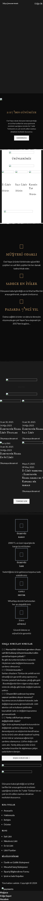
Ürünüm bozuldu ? (14, 670)
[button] (21, 653)
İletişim (7, 820)
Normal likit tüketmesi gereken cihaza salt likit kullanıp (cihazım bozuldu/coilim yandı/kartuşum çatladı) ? (21, 653)
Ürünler (7, 824)
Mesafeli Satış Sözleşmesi (16, 867)
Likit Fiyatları (10, 850)
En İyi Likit (8, 845)
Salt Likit (8, 836)
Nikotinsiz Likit (10, 841)
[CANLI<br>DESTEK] (21, 583)
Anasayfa (8, 810)
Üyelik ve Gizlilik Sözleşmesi (16, 862)
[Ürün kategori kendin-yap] (21, 183)
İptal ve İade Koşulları (14, 876)
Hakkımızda (9, 815)
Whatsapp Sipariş (13, 3)
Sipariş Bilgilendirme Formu (16, 871)
